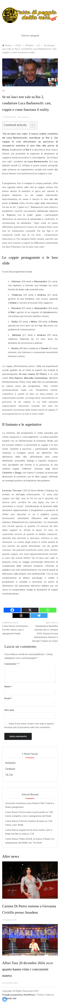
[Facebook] (12, 610)
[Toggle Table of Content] (31, 125)
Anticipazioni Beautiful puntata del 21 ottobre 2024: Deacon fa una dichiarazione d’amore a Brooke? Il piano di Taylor (45, 633)
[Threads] (21, 615)
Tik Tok (9, 774)
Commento (11, 663)
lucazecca (24, 117)
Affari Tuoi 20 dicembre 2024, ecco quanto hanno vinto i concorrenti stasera (27, 969)
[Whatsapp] (47, 610)
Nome (8, 686)
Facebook (10, 768)
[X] (30, 610)
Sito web (9, 710)
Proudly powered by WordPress (19, 994)
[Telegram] (38, 615)
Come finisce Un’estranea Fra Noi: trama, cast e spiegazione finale (15, 630)
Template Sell (9, 998)
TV (3, 91)
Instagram (10, 762)
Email (8, 698)
